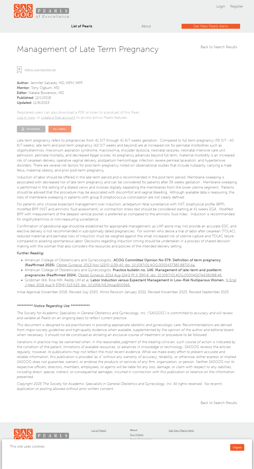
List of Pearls (81, 26)
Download (33, 129)
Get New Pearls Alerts (210, 26)
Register (236, 6)
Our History (136, 434)
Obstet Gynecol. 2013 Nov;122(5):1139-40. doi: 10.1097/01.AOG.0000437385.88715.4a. (125, 265)
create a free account (58, 117)
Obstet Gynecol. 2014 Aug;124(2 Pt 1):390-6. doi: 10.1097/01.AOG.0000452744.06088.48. (150, 275)
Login (220, 6)
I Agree (237, 447)
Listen (61, 129)
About (146, 26)
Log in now (26, 117)
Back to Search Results (219, 47)
